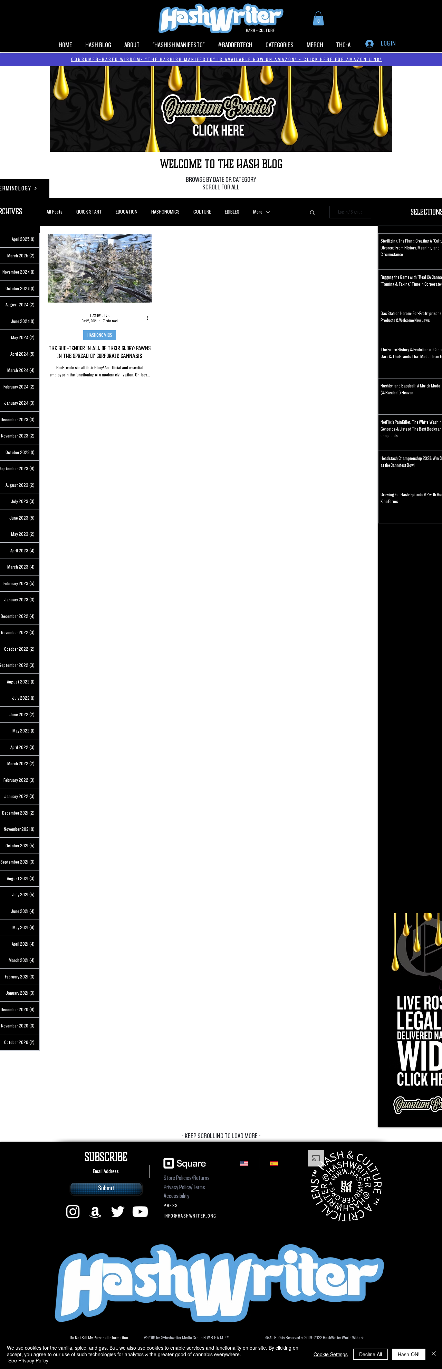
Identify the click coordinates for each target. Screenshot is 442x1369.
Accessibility (176, 1196)
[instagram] (73, 1212)
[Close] (434, 1354)
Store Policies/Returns (187, 1178)
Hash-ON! (409, 1354)
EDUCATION (126, 212)
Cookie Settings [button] (331, 1354)
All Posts (55, 212)
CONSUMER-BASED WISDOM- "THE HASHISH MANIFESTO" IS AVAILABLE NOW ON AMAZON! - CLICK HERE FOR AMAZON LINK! (226, 59)
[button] (318, 18)
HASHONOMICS (165, 212)
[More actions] (149, 318)
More (257, 212)
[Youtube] (140, 1212)
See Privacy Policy (28, 1360)
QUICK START (89, 212)
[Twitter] (118, 1212)
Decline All (370, 1354)
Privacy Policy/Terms (184, 1187)
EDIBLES (232, 212)
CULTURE (202, 212)
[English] (244, 1163)
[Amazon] (95, 1212)
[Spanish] (274, 1163)
